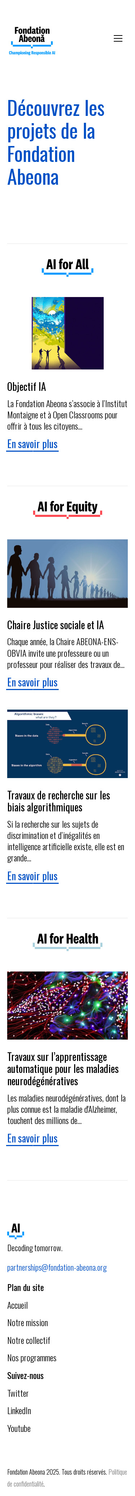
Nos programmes (32, 1357)
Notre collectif (28, 1339)
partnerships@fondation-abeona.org (57, 1267)
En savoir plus (32, 443)
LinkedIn (19, 1410)
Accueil (17, 1304)
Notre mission (27, 1322)
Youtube (19, 1427)
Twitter (18, 1392)
